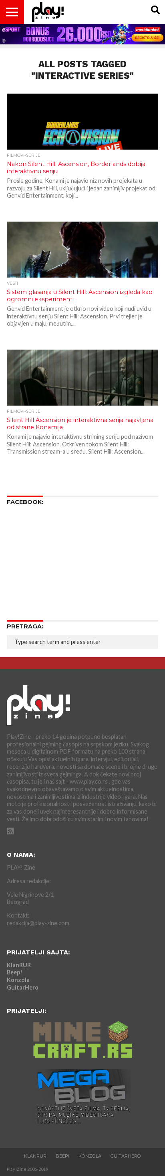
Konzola (18, 979)
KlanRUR (19, 965)
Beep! (14, 972)
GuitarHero (22, 987)
